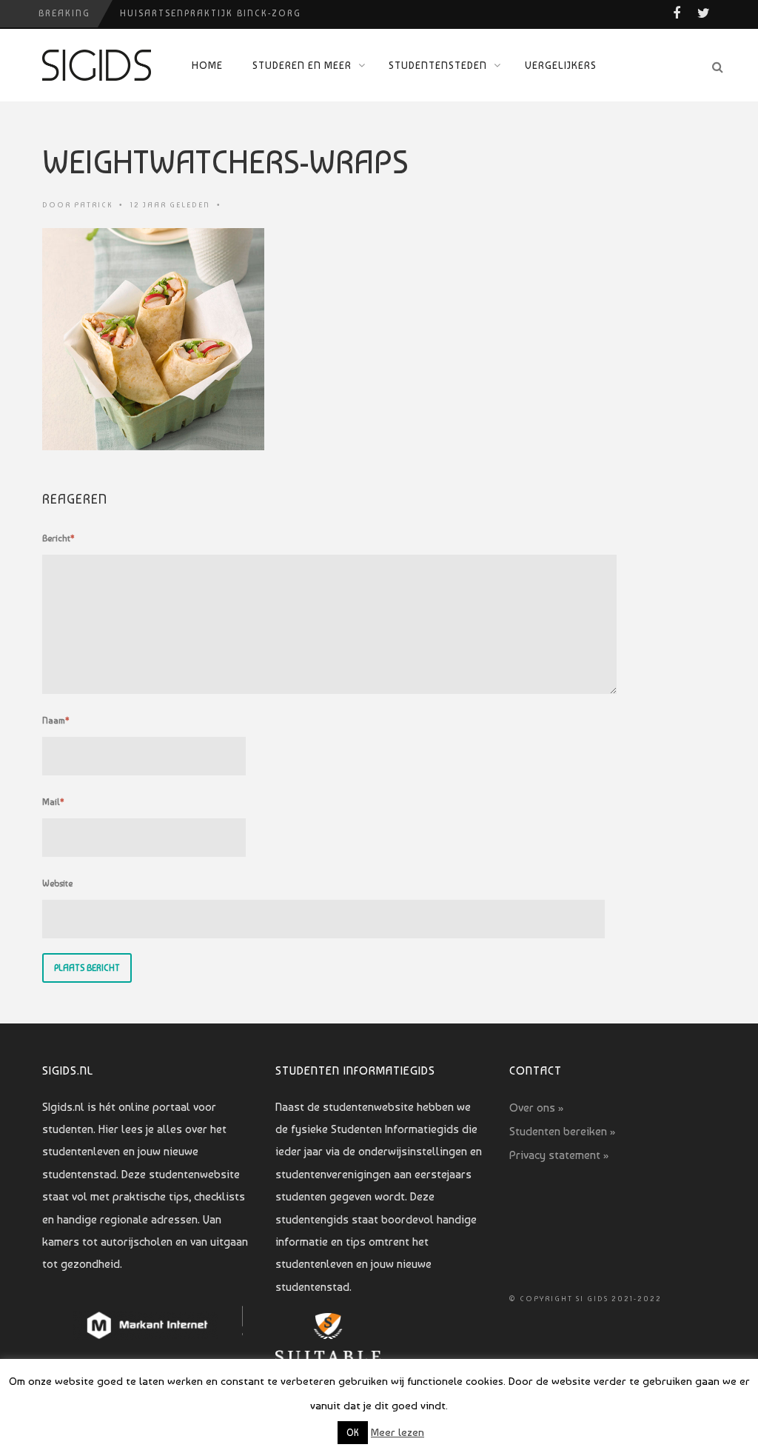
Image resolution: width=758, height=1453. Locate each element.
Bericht (58, 538)
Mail (53, 802)
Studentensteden (438, 65)
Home (207, 65)
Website (57, 883)
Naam (56, 720)
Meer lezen (397, 1432)
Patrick (93, 205)
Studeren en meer (302, 65)
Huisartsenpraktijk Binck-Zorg (210, 13)
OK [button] (352, 1432)
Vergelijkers (561, 65)
